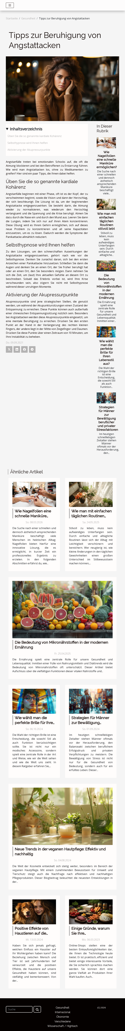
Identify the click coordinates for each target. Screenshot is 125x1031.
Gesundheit (28, 18)
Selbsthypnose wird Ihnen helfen (27, 143)
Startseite (12, 18)
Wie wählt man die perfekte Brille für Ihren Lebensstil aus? (106, 352)
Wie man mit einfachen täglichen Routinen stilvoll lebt (106, 221)
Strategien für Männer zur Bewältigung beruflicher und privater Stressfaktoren (107, 418)
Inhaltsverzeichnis (26, 128)
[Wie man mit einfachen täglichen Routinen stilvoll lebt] (106, 204)
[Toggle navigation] (10, 5)
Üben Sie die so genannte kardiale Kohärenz (34, 136)
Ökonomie (62, 1016)
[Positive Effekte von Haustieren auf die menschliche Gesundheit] (34, 911)
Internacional (62, 1012)
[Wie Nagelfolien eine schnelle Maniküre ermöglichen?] (106, 142)
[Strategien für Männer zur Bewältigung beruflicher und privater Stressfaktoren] (106, 397)
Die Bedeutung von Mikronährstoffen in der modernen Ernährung (109, 286)
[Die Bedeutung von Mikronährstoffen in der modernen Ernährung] (106, 265)
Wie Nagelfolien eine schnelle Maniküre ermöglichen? (107, 159)
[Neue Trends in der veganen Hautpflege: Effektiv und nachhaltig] (62, 816)
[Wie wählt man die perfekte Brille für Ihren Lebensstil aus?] (106, 331)
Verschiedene (63, 1021)
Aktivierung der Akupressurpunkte (28, 149)
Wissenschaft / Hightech (62, 1026)
